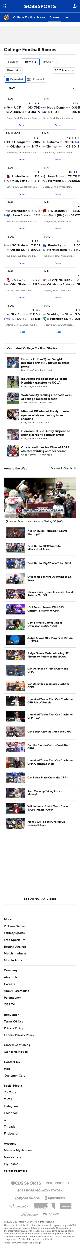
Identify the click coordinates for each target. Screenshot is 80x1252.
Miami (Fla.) (55, 215)
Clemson (52, 146)
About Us (10, 977)
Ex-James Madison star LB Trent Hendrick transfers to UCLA (44, 380)
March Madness (15, 953)
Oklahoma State (58, 284)
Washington (18, 210)
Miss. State (19, 180)
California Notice (16, 1052)
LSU (54, 112)
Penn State (20, 215)
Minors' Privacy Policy (19, 1035)
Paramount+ (12, 998)
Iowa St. (53, 176)
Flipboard (11, 1134)
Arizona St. (17, 249)
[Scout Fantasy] (29, 1214)
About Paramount (16, 991)
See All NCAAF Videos (40, 899)
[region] (40, 498)
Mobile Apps (13, 960)
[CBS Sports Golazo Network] (40, 1190)
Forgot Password (15, 1171)
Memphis (54, 180)
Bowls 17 (13, 62)
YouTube (10, 1092)
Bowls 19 (48, 62)
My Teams (11, 1164)
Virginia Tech (61, 279)
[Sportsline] (55, 1197)
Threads (9, 1127)
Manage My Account (18, 1150)
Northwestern (57, 249)
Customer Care (14, 1076)
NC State (18, 245)
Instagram (11, 1106)
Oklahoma (17, 146)
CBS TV (9, 1004)
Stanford (17, 314)
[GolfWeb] (51, 1214)
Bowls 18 (30, 62)
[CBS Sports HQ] (57, 1183)
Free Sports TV (14, 940)
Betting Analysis (15, 947)
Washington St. (58, 314)
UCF (17, 107)
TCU (18, 318)
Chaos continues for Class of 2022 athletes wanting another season (45, 449)
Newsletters (12, 1157)
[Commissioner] (44, 1205)
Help (7, 1069)
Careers (9, 984)
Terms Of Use (13, 1021)
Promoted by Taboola (61, 468)
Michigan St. (59, 318)
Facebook (10, 1113)
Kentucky (55, 245)
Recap (22, 125)
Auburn (15, 112)
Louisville (18, 176)
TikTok (8, 1099)
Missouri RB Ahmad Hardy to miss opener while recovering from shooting (45, 415)
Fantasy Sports (14, 933)
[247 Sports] (27, 1197)
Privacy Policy (13, 1028)
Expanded (16, 79)
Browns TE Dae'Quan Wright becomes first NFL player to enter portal (45, 362)
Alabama (52, 142)
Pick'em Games (14, 926)
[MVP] (65, 1205)
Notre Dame (56, 107)
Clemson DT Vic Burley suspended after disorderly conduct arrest (45, 433)
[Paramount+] (19, 1205)
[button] (5, 6)
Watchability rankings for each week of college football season (46, 397)
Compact (38, 79)
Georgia (19, 142)
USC (17, 279)
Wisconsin (57, 210)
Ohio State (18, 284)
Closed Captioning (17, 1045)
